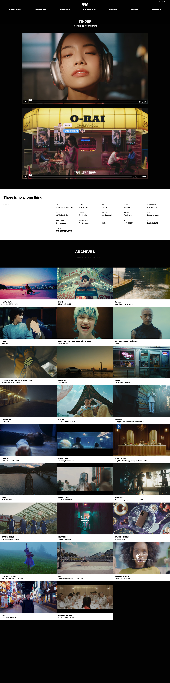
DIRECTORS (41, 10)
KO (160, 1)
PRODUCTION (15, 10)
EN (165, 1)
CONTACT (156, 10)
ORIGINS (113, 10)
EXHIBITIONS (89, 10)
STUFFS (134, 10)
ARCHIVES (65, 10)
